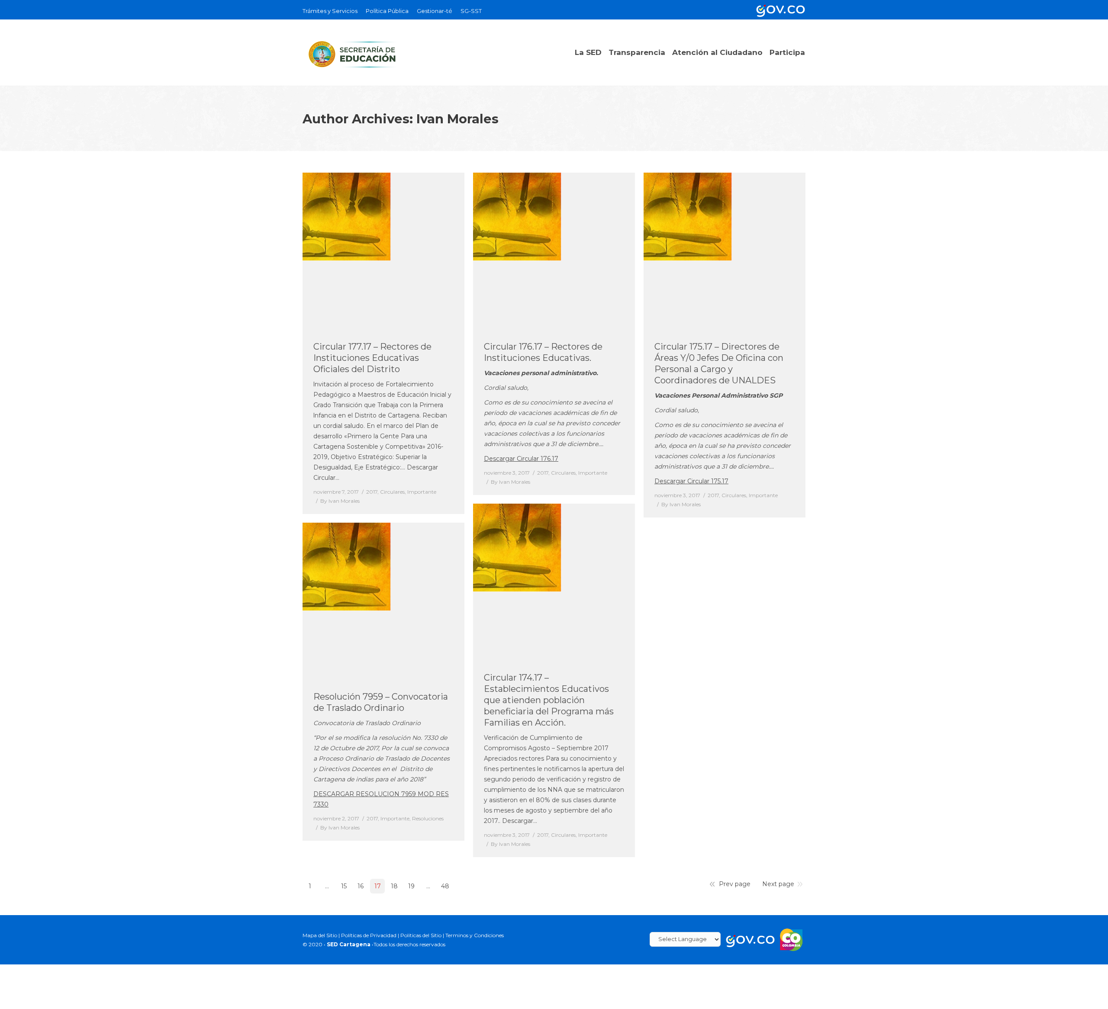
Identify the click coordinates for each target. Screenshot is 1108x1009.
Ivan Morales (457, 118)
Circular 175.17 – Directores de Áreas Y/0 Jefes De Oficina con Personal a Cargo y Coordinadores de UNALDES (718, 363)
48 (445, 886)
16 (361, 886)
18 (394, 886)
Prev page (734, 884)
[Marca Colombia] (791, 939)
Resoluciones (428, 818)
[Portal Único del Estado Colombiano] (779, 9)
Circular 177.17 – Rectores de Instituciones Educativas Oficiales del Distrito (372, 357)
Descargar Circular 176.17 (521, 459)
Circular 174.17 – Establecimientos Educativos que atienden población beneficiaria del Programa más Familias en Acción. (549, 700)
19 (411, 886)
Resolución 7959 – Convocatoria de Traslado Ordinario (380, 702)
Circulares (392, 491)
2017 (371, 491)
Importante (421, 491)
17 (377, 886)
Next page (778, 884)
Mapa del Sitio (320, 935)
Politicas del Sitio (420, 935)
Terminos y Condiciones (474, 935)
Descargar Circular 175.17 (691, 481)
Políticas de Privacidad (368, 935)
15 (344, 886)
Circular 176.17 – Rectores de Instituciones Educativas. (543, 352)
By (340, 501)
